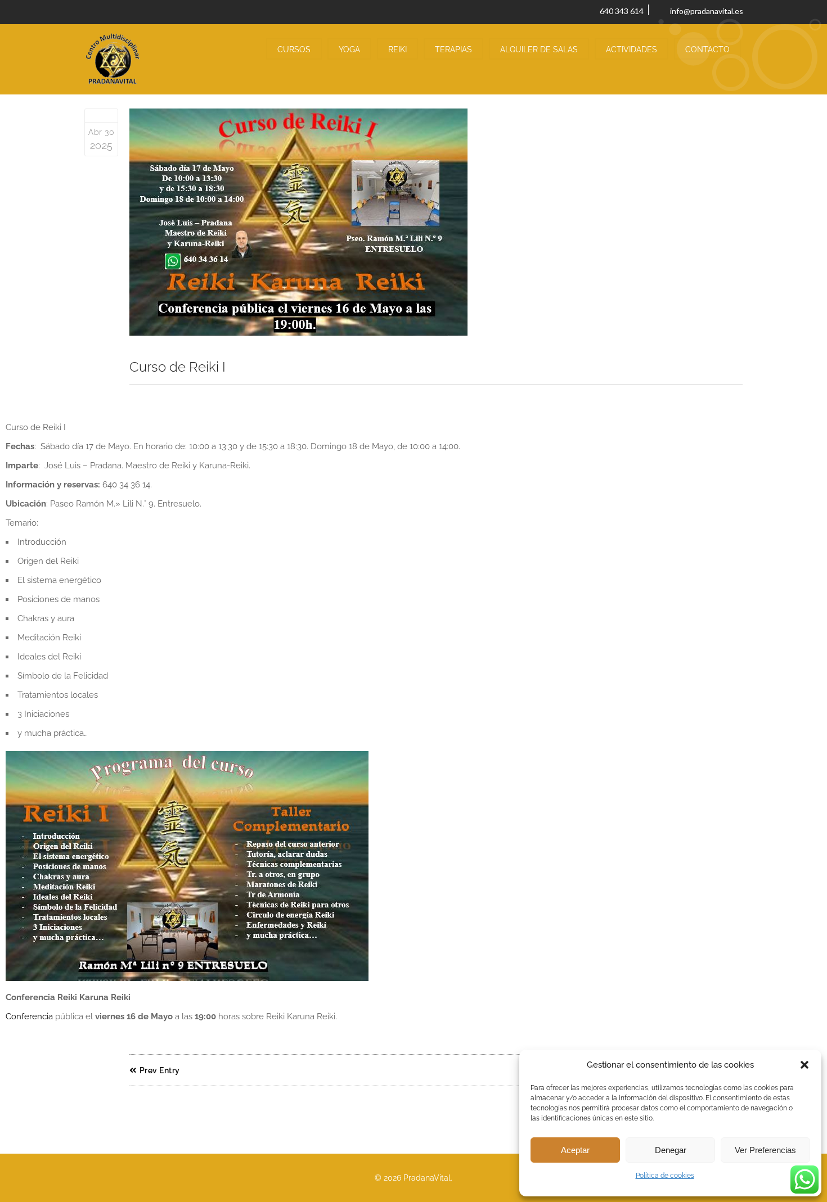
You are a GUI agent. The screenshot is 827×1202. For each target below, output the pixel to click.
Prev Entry (160, 1070)
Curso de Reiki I (177, 367)
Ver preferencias (765, 1150)
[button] (804, 1064)
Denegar (670, 1150)
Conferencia (29, 1016)
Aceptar (575, 1150)
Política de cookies (665, 1176)
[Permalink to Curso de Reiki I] (436, 222)
